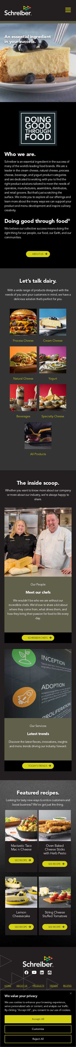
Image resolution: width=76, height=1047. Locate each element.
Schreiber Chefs (38, 638)
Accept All (38, 1019)
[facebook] (26, 974)
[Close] (72, 993)
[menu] (68, 10)
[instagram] (49, 974)
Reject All (38, 1039)
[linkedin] (41, 974)
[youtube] (34, 974)
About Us (37, 254)
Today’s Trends (37, 766)
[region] (38, 1018)
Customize (38, 1029)
